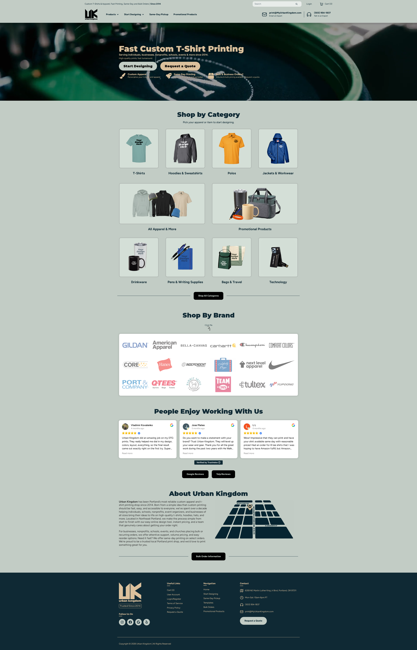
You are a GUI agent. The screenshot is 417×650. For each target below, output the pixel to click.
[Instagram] (122, 622)
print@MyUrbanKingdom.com (259, 611)
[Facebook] (130, 622)
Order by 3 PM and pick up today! (188, 77)
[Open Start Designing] (143, 14)
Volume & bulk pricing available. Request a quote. (238, 77)
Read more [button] (127, 453)
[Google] (138, 622)
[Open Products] (118, 14)
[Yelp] (146, 622)
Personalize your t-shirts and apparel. (144, 77)
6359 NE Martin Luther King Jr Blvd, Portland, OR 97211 (270, 590)
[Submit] (297, 4)
